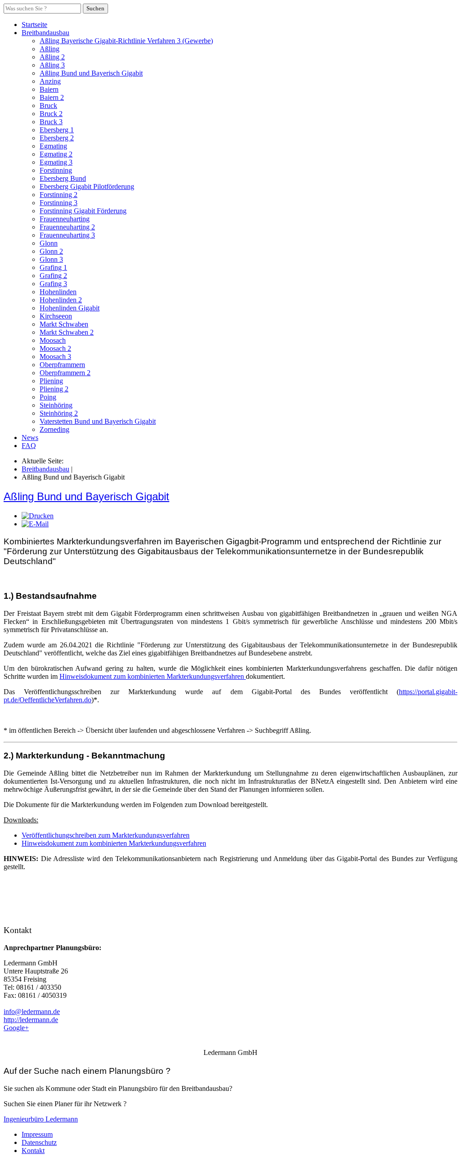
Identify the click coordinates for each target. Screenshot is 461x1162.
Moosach (53, 340)
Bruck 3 (51, 122)
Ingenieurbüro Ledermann (41, 1119)
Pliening (51, 381)
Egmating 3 (56, 162)
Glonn (49, 243)
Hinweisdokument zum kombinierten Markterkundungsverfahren (152, 676)
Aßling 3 (52, 65)
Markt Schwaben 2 (67, 332)
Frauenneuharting (65, 219)
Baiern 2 (52, 97)
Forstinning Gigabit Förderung (83, 211)
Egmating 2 (56, 154)
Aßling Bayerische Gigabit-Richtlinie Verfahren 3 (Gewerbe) (126, 41)
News (30, 437)
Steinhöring (56, 405)
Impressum (37, 1134)
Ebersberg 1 (57, 130)
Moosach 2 (55, 348)
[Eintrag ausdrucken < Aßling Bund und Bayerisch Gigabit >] (38, 516)
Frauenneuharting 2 (67, 227)
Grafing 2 (53, 275)
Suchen (95, 8)
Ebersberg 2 (57, 138)
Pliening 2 (54, 389)
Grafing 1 (53, 267)
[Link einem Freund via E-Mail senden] (35, 524)
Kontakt (33, 1150)
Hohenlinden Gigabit (69, 308)
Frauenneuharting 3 (67, 235)
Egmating (53, 146)
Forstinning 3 (58, 202)
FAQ (29, 445)
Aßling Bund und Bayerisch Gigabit (91, 73)
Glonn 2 (51, 251)
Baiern (49, 89)
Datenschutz (39, 1142)
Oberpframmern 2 (65, 373)
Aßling (49, 49)
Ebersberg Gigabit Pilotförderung (87, 186)
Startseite (34, 24)
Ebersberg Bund (63, 178)
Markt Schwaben (64, 324)
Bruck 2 (51, 113)
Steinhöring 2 (59, 413)
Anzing (50, 81)
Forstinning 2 (58, 194)
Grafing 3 (53, 283)
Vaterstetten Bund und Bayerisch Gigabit (98, 421)
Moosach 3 (55, 356)
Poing (48, 397)
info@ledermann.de (32, 1011)
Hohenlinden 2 (61, 300)
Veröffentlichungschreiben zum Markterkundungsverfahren (106, 835)
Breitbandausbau (45, 32)
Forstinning (56, 170)
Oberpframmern (62, 364)
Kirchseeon (56, 316)
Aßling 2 (52, 57)
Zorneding (54, 429)
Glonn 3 (51, 259)
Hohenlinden (58, 292)
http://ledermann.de (31, 1019)
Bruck (48, 105)
